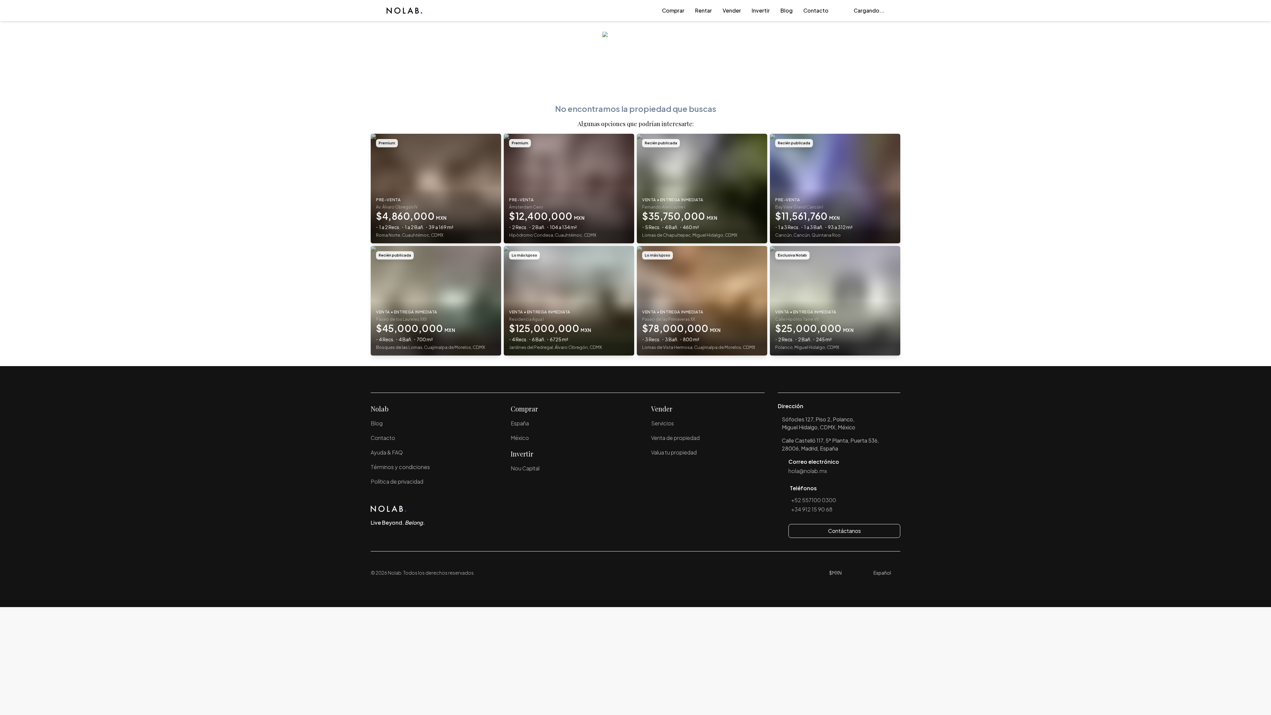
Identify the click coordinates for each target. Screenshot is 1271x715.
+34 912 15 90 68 (811, 509)
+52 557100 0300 (813, 500)
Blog (786, 10)
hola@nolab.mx (807, 470)
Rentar (703, 10)
